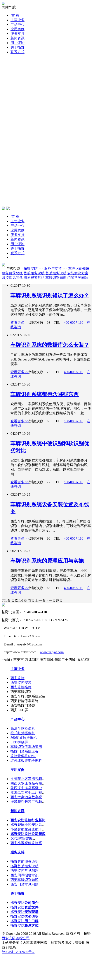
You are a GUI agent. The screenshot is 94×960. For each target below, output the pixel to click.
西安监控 (17, 678)
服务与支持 (53, 268)
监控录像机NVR (23, 756)
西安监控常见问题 (24, 870)
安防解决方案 (77, 273)
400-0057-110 (73, 322)
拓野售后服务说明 (24, 866)
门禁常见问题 (77, 278)
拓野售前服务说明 (24, 861)
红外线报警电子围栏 (26, 760)
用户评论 (17, 43)
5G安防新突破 (21, 838)
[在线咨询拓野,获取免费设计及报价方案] (47, 956)
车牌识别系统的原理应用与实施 (47, 561)
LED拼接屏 (19, 742)
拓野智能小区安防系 (26, 825)
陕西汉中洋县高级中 (26, 788)
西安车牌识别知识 (24, 880)
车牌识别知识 (78, 268)
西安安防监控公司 (16, 938)
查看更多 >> (19, 322)
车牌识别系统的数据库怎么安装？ (49, 345)
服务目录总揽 (12, 273)
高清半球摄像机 (22, 728)
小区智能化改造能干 (26, 829)
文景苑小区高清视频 (26, 779)
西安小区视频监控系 (26, 843)
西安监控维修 (20, 687)
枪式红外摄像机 (22, 733)
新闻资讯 (17, 38)
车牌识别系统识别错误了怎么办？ (49, 295)
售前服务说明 (34, 273)
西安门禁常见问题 (24, 884)
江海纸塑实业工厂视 (26, 792)
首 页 (14, 15)
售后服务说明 (55, 273)
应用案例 (17, 29)
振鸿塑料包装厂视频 (26, 801)
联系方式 (17, 52)
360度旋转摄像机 (23, 737)
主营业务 (17, 20)
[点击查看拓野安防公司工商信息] (3, 605)
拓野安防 (31, 268)
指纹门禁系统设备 (24, 751)
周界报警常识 (34, 278)
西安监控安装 (20, 682)
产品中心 (17, 24)
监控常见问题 (12, 278)
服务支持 (17, 33)
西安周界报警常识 (24, 875)
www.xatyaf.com (52, 652)
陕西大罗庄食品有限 (26, 783)
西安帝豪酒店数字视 (26, 797)
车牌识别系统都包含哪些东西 (44, 394)
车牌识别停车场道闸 (26, 747)
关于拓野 (17, 47)
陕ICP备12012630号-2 (18, 952)
